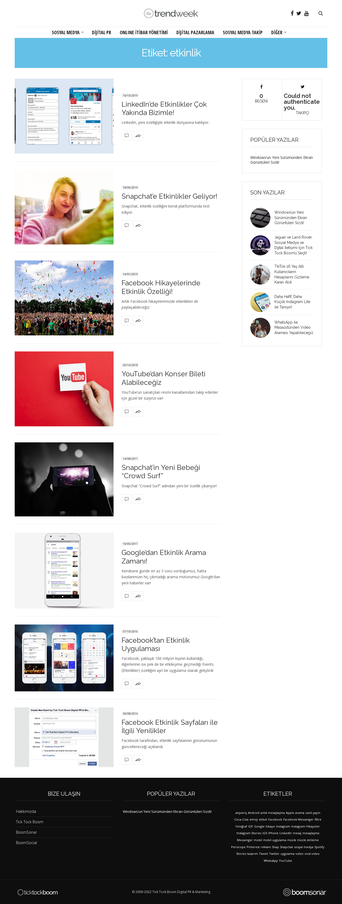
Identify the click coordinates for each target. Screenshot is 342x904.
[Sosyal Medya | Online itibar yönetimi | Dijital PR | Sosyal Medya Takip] (171, 13)
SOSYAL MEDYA (66, 32)
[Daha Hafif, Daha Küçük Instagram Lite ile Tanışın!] (262, 302)
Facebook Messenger (298, 819)
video (300, 854)
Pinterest (253, 847)
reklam (266, 847)
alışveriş (241, 813)
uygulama (287, 854)
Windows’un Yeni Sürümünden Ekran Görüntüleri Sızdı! (281, 160)
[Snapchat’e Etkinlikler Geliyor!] (64, 207)
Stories (241, 854)
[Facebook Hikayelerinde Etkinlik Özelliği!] (64, 298)
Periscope (238, 847)
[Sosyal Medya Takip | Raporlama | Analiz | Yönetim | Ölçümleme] (304, 892)
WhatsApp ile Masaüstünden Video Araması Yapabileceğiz (293, 327)
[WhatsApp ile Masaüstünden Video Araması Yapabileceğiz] (262, 328)
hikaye (270, 826)
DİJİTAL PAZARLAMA (195, 32)
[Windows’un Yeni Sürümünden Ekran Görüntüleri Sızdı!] (262, 218)
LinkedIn (285, 833)
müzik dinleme (308, 840)
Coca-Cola (241, 819)
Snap (275, 847)
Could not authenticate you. (302, 103)
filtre (318, 819)
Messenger (245, 840)
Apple (290, 813)
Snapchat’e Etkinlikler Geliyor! (169, 196)
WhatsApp (271, 861)
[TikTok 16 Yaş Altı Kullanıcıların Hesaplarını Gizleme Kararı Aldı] (262, 275)
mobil (258, 840)
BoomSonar (26, 832)
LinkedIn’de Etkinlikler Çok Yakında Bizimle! (164, 108)
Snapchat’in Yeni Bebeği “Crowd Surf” (161, 472)
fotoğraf (241, 826)
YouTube (285, 861)
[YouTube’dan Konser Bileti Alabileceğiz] (64, 388)
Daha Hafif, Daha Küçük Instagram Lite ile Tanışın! (292, 301)
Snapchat (286, 847)
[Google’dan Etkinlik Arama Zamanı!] (64, 570)
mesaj (297, 833)
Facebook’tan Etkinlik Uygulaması (156, 644)
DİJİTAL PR (101, 32)
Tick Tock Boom (29, 821)
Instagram (283, 826)
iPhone (273, 833)
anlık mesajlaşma (273, 813)
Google (259, 826)
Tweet (263, 854)
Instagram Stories (248, 833)
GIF (250, 826)
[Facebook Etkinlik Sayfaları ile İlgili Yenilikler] (64, 737)
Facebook (275, 819)
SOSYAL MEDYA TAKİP (243, 32)
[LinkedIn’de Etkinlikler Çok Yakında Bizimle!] (64, 116)
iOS (264, 833)
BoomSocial (26, 842)
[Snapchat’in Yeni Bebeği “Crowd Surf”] (64, 479)
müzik (291, 840)
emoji (254, 819)
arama (299, 813)
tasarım (252, 854)
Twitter (274, 854)
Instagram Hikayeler (305, 826)
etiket (263, 819)
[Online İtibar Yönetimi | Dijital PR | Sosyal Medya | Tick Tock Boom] (37, 892)
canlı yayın (312, 813)
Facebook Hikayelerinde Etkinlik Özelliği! (161, 287)
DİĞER (276, 32)
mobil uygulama (274, 840)
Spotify (319, 847)
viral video (312, 854)
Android (253, 813)
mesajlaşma (310, 833)
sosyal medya (303, 847)
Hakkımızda (26, 811)
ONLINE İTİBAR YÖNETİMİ (144, 32)
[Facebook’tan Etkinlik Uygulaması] (64, 658)
